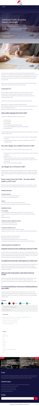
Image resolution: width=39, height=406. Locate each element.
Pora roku (4, 345)
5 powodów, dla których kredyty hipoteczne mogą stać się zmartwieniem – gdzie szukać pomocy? (29, 363)
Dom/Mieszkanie (5, 335)
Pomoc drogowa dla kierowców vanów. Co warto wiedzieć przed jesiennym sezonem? (17, 317)
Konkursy (4, 340)
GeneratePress (26, 404)
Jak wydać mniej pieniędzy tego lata (8, 323)
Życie (3, 352)
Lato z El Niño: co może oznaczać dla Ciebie (10, 320)
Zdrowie (4, 350)
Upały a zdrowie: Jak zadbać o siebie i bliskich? (10, 322)
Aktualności (4, 334)
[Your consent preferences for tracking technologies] (37, 404)
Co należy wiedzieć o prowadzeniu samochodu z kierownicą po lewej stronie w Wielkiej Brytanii (9, 363)
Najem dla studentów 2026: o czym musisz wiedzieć (11, 318)
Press (3, 347)
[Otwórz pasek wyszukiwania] (36, 6)
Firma (3, 337)
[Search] (36, 398)
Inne (3, 339)
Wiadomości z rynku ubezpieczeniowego (9, 349)
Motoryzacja (5, 342)
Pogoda (4, 344)
